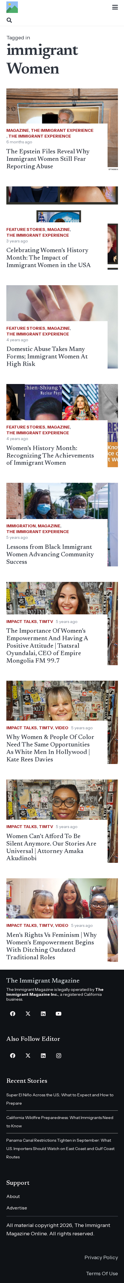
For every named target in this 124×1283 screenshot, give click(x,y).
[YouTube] (58, 1013)
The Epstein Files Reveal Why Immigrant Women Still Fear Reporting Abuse (48, 159)
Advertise (16, 1208)
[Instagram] (58, 1055)
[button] (115, 7)
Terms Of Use (102, 1273)
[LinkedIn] (43, 1013)
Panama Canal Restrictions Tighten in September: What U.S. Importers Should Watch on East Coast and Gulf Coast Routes (60, 1148)
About (13, 1196)
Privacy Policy (101, 1257)
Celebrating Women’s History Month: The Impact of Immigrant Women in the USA (48, 258)
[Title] (12, 7)
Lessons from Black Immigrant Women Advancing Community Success (50, 555)
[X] (28, 1013)
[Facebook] (12, 1013)
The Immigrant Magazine (43, 981)
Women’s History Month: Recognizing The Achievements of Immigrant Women (50, 456)
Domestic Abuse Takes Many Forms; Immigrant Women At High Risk (47, 357)
